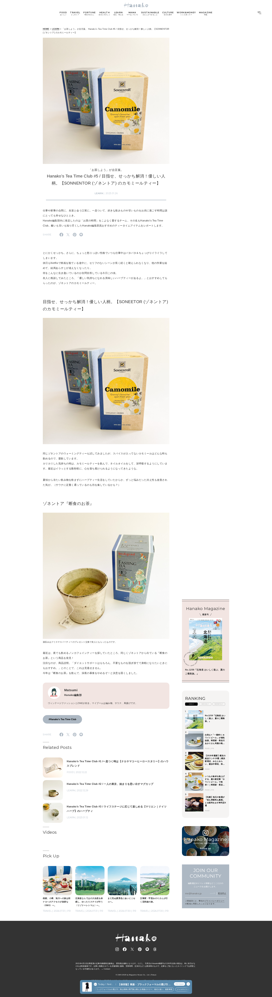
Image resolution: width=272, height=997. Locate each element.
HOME (46, 29)
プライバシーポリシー (214, 901)
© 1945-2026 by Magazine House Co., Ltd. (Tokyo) (136, 975)
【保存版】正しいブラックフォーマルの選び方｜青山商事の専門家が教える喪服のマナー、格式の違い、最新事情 (118, 989)
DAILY (191, 704)
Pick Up (51, 855)
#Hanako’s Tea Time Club (62, 719)
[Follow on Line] (147, 949)
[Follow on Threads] (155, 949)
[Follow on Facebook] (124, 949)
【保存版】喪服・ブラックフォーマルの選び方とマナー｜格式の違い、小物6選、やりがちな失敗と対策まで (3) (144, 984)
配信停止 (222, 893)
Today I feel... (105, 984)
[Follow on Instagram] (117, 949)
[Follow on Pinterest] (140, 949)
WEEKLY (205, 704)
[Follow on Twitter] (132, 949)
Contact (107, 969)
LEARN (55, 29)
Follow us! (205, 848)
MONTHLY (219, 704)
